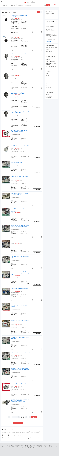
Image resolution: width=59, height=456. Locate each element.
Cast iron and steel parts (50, 14)
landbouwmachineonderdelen (26, 435)
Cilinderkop (47, 75)
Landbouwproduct (6, 432)
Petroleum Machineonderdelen (51, 66)
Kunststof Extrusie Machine (50, 61)
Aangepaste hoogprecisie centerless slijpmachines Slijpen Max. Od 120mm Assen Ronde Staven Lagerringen (20, 305)
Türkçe (26, 447)
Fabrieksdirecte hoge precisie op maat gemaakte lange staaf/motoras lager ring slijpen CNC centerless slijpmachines (20, 178)
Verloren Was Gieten (49, 51)
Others (47, 17)
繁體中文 (13, 446)
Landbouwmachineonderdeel (8, 437)
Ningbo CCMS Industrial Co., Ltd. (51, 21)
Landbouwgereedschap (14, 435)
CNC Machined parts (49, 15)
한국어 (46, 446)
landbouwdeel (5, 435)
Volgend (34, 417)
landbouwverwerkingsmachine (34, 437)
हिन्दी (56, 446)
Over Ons (8, 445)
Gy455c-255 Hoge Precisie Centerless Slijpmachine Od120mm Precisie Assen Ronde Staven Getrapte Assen (20, 322)
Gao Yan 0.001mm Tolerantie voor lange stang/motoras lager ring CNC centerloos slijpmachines (18, 210)
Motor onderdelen (49, 90)
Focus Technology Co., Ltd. (28, 449)
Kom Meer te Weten (50, 41)
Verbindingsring (48, 81)
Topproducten (46, 445)
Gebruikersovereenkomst (19, 445)
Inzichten (50, 445)
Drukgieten (47, 49)
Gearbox (47, 85)
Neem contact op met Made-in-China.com (36, 445)
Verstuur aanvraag (37, 31)
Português (32, 446)
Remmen (47, 68)
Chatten (28, 422)
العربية (49, 446)
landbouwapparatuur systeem (21, 437)
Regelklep (47, 94)
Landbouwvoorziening (16, 432)
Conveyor (47, 77)
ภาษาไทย (22, 447)
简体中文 (9, 446)
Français (21, 446)
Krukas (47, 73)
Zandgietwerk (48, 54)
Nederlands (53, 446)
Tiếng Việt (29, 447)
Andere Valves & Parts (49, 92)
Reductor (47, 89)
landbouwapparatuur (35, 432)
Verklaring (12, 445)
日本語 (17, 446)
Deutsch (28, 446)
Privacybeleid (26, 445)
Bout (46, 83)
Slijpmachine (48, 59)
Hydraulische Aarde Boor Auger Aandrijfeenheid (19, 35)
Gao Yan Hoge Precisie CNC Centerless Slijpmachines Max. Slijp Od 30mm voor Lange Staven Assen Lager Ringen (20, 273)
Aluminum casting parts (50, 13)
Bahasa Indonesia (35, 447)
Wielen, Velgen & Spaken (50, 69)
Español (25, 446)
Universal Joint (48, 71)
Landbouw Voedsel (25, 432)
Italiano (37, 446)
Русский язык (41, 446)
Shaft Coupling (48, 87)
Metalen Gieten (48, 53)
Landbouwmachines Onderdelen (51, 47)
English (6, 446)
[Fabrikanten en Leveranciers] (29, 2)
